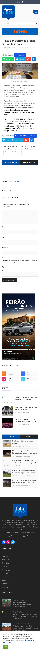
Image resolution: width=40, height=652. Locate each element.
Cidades (5, 556)
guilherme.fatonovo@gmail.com (20, 536)
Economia (5, 566)
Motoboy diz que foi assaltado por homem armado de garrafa (10, 149)
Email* (4, 237)
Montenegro (23, 600)
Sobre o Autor (11, 162)
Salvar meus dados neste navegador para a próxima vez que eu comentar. (19, 262)
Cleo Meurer (24, 48)
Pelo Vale (5, 560)
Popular (11, 436)
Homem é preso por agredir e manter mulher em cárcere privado (24, 462)
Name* (4, 227)
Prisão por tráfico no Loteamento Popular (23, 442)
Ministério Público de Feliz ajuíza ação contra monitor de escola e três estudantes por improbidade (25, 616)
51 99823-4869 (18, 532)
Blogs (4, 580)
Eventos (5, 573)
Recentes (29, 436)
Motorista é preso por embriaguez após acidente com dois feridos (24, 481)
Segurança (6, 570)
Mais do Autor (29, 162)
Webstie (5, 248)
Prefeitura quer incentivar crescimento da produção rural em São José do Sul (25, 628)
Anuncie (5, 587)
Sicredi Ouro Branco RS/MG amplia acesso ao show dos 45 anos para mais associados (25, 421)
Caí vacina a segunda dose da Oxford (28, 148)
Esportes (5, 563)
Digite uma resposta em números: (13, 267)
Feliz (14, 612)
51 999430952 (30, 532)
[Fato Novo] (8, 12)
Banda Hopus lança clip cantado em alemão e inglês (26, 408)
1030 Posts (16, 181)
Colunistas (6, 577)
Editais (4, 584)
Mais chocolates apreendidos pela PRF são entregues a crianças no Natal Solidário (24, 473)
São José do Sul (25, 624)
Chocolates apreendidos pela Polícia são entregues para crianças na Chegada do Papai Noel (24, 453)
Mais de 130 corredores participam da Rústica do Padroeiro (22, 604)
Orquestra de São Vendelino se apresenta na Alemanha (26, 398)
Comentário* (6, 207)
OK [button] (6, 647)
